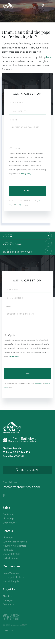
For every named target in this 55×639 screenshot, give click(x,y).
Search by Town (12, 244)
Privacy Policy (26, 174)
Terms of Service (19, 205)
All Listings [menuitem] (8, 518)
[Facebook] (4, 496)
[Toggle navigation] (50, 6)
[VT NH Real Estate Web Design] (27, 617)
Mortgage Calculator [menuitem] (13, 577)
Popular (7, 236)
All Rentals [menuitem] (8, 537)
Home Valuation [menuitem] (11, 572)
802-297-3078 (29, 470)
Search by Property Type (17, 252)
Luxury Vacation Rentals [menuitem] (15, 541)
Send (27, 191)
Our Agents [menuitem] (9, 600)
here (48, 57)
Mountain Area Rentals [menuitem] (14, 545)
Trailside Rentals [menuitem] (11, 557)
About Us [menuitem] (7, 596)
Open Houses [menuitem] (10, 522)
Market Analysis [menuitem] (11, 581)
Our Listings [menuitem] (9, 514)
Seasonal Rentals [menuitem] (11, 553)
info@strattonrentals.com (21, 487)
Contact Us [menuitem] (8, 604)
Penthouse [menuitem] (8, 549)
